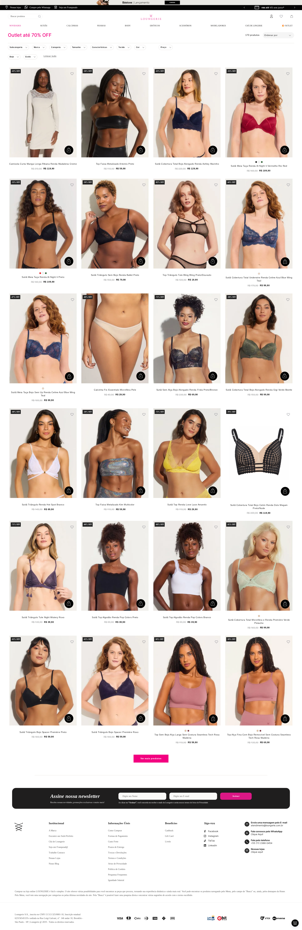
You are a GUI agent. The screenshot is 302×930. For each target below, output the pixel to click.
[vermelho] (40, 273)
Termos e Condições (117, 858)
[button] (271, 16)
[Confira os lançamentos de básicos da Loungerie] (151, 2)
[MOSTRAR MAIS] (151, 759)
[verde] (262, 162)
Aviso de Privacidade (117, 864)
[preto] (256, 162)
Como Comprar (115, 830)
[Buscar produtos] (39, 16)
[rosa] (259, 273)
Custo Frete (113, 841)
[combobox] (25, 16)
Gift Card (169, 836)
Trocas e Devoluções (117, 852)
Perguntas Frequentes (117, 875)
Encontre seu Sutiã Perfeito (61, 836)
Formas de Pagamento (118, 836)
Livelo (168, 841)
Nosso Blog (54, 864)
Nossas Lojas (54, 858)
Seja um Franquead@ (58, 847)
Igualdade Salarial (116, 880)
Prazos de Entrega (116, 847)
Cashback (169, 830)
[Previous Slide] (244, 7)
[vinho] (188, 730)
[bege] (259, 616)
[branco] (259, 162)
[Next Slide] (294, 7)
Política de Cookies (116, 869)
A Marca (52, 830)
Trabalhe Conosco (57, 852)
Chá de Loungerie (57, 841)
